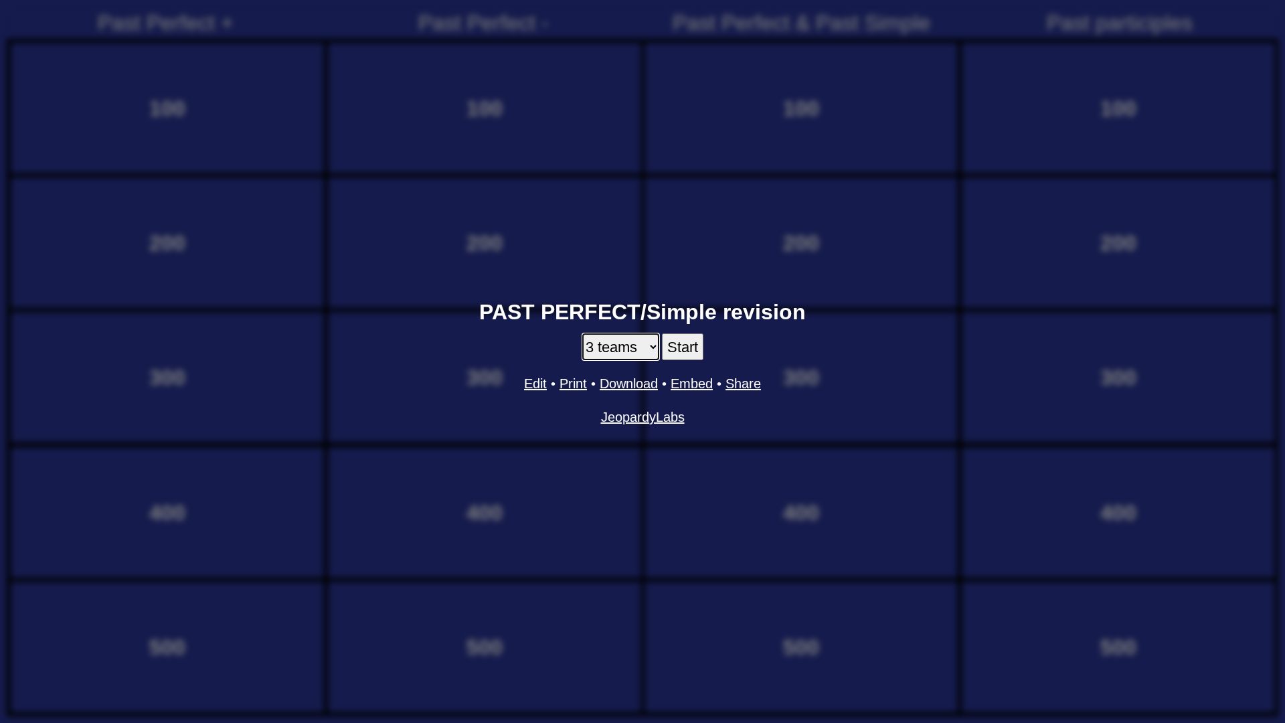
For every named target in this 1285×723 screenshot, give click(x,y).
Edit (535, 383)
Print (573, 383)
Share (743, 383)
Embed (692, 383)
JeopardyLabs (643, 417)
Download (629, 383)
